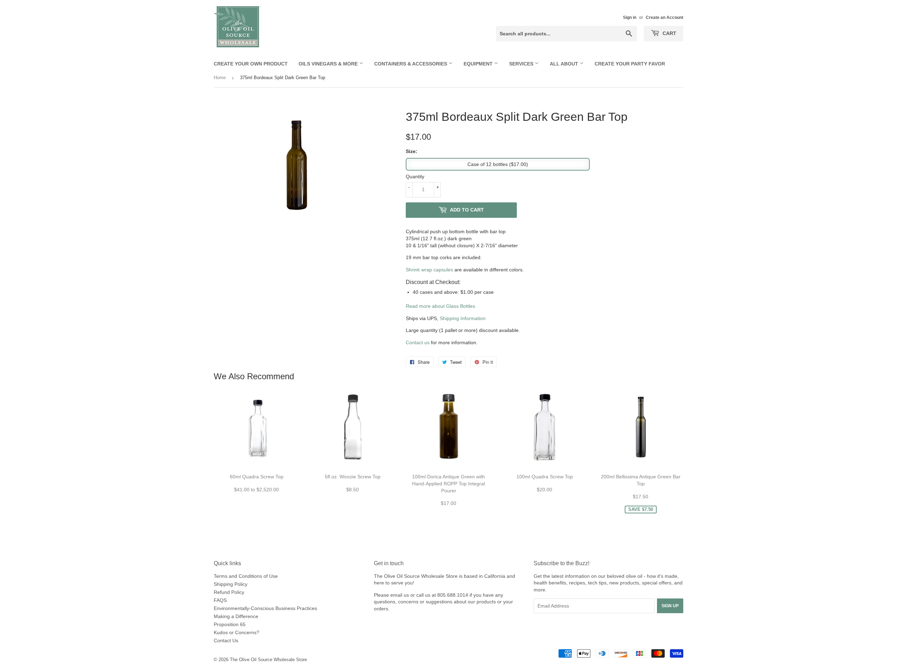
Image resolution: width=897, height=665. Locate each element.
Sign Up (670, 605)
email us (399, 595)
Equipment (479, 64)
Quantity (415, 176)
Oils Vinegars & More (329, 64)
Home (220, 77)
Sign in (629, 17)
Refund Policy (229, 592)
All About (565, 64)
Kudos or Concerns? (236, 632)
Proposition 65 (230, 624)
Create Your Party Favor (630, 64)
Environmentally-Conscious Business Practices (265, 608)
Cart (668, 33)
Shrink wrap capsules (429, 269)
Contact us (418, 342)
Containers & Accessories (411, 64)
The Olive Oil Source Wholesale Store (268, 659)
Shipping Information (463, 318)
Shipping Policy (230, 584)
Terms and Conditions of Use (246, 576)
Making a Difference (236, 616)
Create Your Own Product (251, 64)
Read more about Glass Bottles (440, 306)
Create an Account (664, 17)
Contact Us (226, 640)
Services (522, 64)
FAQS (220, 600)
